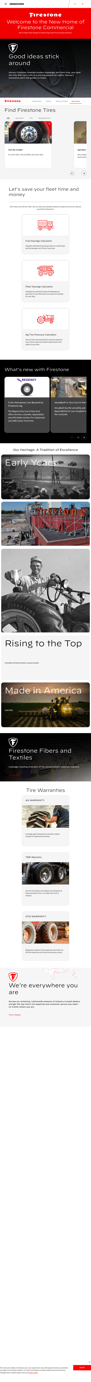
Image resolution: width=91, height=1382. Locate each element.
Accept (82, 1367)
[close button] (89, 1362)
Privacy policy (33, 1373)
